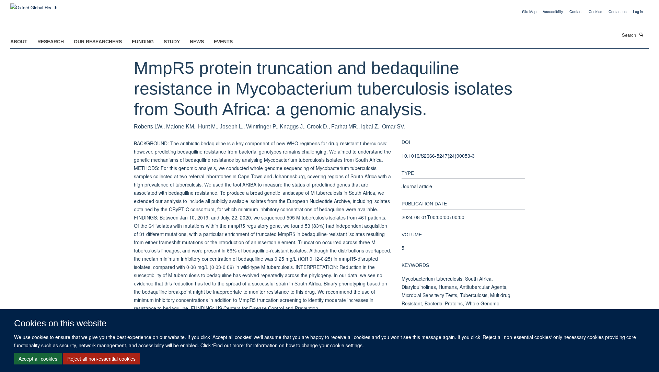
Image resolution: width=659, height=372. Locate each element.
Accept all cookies (38, 358)
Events (223, 41)
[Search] (641, 34)
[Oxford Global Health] (33, 5)
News (197, 41)
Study (172, 41)
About (18, 41)
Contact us (618, 11)
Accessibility (553, 11)
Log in (638, 11)
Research (50, 41)
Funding (143, 41)
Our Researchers (98, 41)
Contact (575, 11)
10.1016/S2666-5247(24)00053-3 (438, 155)
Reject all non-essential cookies (101, 358)
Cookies (595, 11)
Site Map (529, 11)
